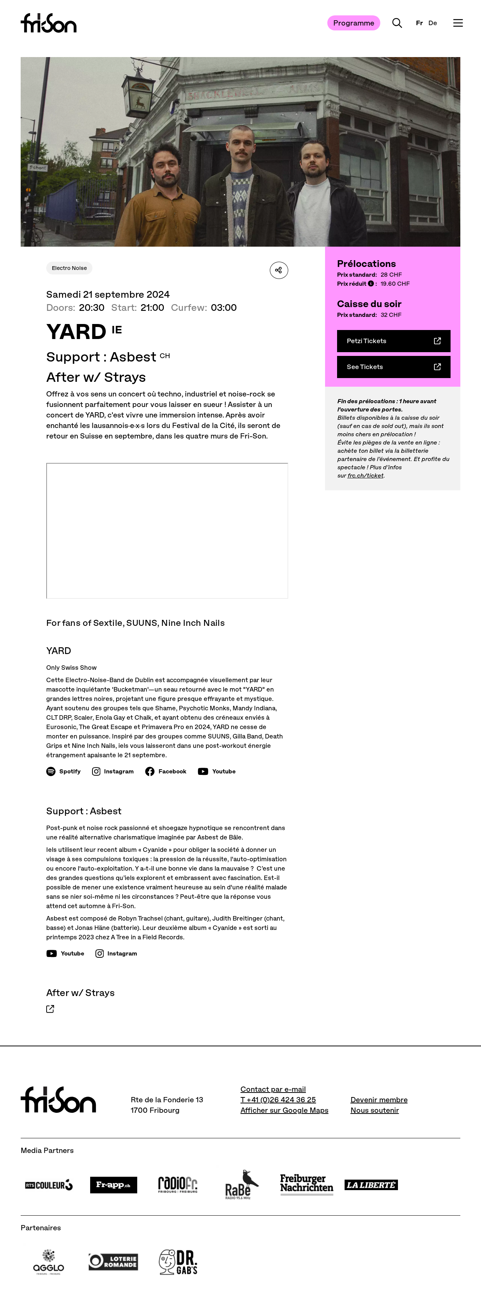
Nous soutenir (375, 1110)
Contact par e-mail (273, 1089)
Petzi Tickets (366, 341)
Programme (353, 22)
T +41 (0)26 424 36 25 (278, 1099)
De (432, 23)
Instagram (119, 771)
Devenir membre (379, 1099)
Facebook (172, 771)
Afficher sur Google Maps (284, 1110)
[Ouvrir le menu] (458, 23)
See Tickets (365, 367)
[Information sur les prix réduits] (371, 284)
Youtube (224, 771)
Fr (419, 23)
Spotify (70, 771)
